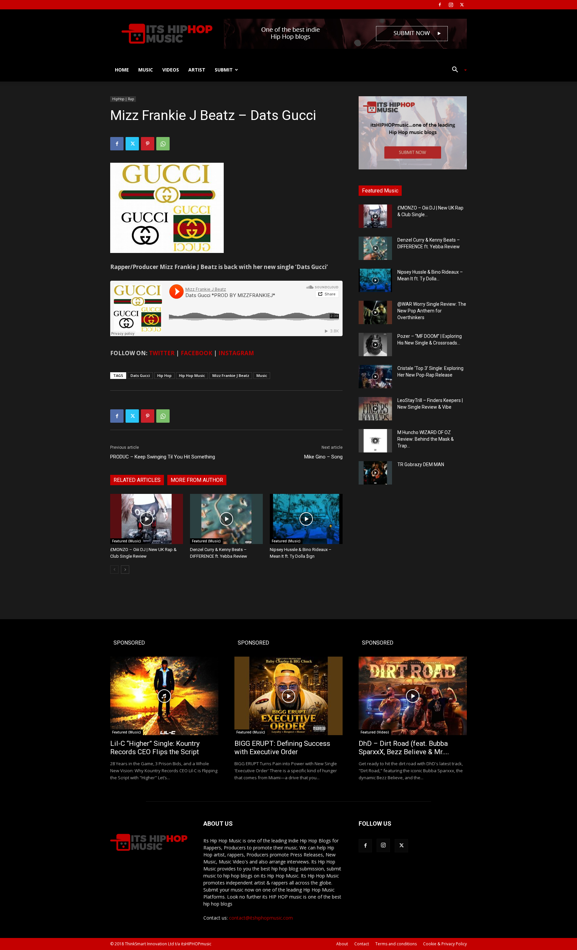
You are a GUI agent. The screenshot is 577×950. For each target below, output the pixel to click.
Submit (224, 69)
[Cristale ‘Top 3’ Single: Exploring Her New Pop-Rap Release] (375, 376)
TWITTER (162, 353)
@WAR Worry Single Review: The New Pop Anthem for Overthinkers (431, 310)
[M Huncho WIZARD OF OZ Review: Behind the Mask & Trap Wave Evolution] (375, 440)
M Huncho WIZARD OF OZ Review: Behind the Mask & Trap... (425, 439)
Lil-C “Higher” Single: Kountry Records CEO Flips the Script (155, 747)
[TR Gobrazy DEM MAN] (375, 473)
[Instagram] (451, 4)
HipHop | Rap (123, 99)
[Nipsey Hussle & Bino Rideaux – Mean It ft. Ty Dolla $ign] (306, 519)
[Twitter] (462, 4)
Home (122, 69)
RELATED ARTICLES (137, 480)
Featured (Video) (375, 732)
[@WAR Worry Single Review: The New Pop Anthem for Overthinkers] (375, 312)
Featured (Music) (126, 541)
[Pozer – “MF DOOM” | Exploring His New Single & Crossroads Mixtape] (375, 344)
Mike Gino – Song (323, 457)
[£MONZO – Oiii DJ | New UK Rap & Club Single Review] (146, 519)
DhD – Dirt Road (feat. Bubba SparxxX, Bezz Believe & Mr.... (404, 747)
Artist (196, 69)
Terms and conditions (396, 944)
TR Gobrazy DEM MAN (420, 464)
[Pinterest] (147, 143)
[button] (457, 70)
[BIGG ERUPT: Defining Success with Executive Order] (288, 696)
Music (145, 69)
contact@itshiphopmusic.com (261, 918)
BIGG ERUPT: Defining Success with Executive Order (282, 747)
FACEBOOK (196, 353)
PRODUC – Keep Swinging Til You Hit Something (162, 457)
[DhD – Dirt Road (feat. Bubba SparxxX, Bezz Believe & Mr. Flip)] (413, 696)
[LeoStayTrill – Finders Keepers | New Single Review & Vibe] (375, 408)
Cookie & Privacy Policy (445, 944)
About (342, 944)
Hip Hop (164, 375)
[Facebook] (440, 4)
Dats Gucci (140, 375)
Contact (361, 944)
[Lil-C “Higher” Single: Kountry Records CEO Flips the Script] (164, 696)
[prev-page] (114, 569)
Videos (170, 69)
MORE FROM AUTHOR (197, 480)
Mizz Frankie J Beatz (230, 375)
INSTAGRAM (236, 353)
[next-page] (125, 569)
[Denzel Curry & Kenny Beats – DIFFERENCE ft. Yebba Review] (226, 519)
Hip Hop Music (192, 375)
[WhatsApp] (163, 143)
